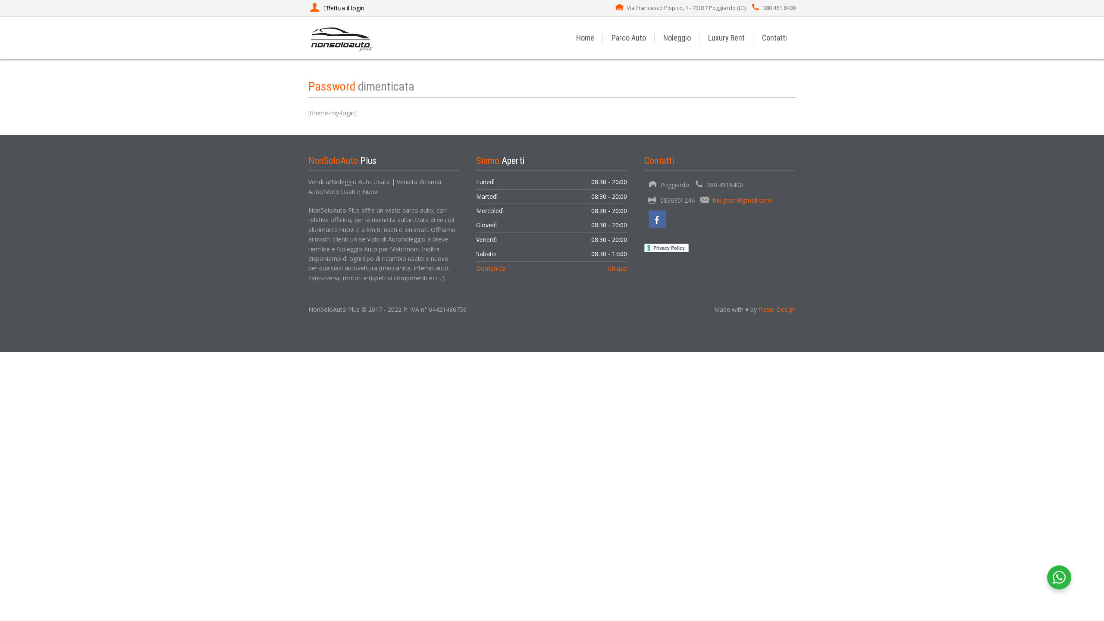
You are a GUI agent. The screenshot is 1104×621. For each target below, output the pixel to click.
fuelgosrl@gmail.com (741, 200)
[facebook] (657, 219)
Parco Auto (629, 37)
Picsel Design (777, 309)
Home (585, 37)
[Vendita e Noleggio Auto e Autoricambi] (342, 38)
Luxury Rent (726, 37)
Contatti (774, 37)
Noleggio (677, 37)
